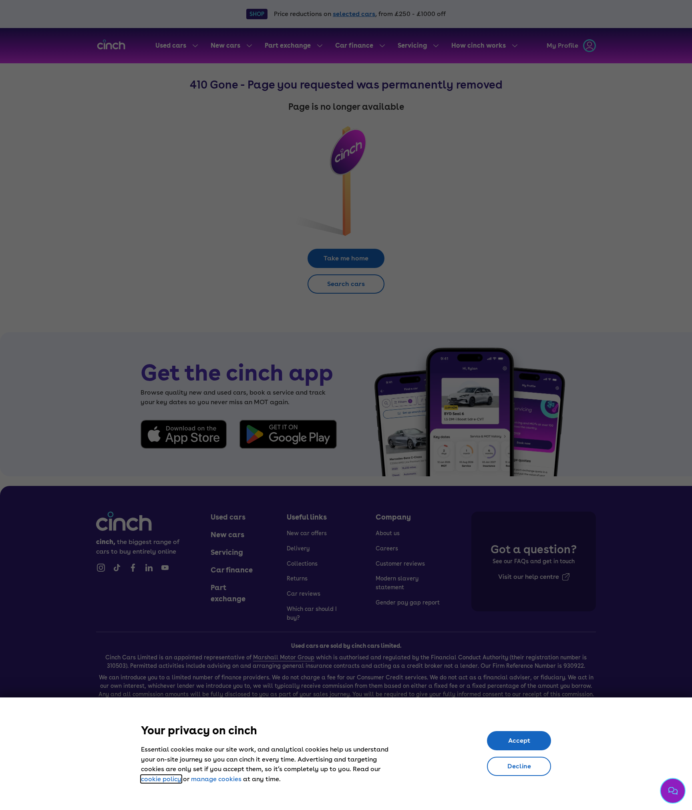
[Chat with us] (673, 791)
